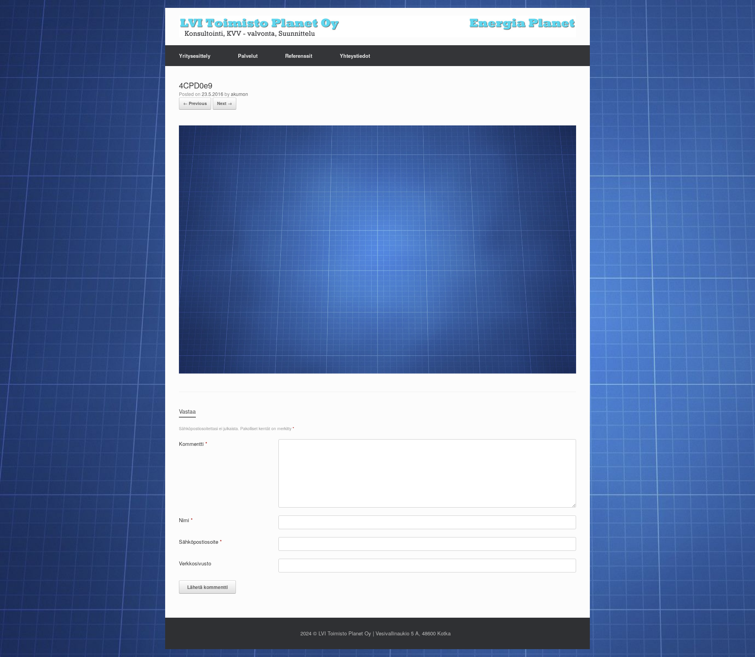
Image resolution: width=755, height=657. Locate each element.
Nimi (186, 520)
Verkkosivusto (195, 563)
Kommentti (193, 443)
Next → (224, 103)
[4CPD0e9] (377, 371)
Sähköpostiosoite (200, 541)
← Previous (195, 103)
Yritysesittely (194, 55)
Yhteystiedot (355, 55)
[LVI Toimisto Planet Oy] (377, 26)
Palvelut (248, 55)
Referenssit (298, 55)
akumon (239, 93)
